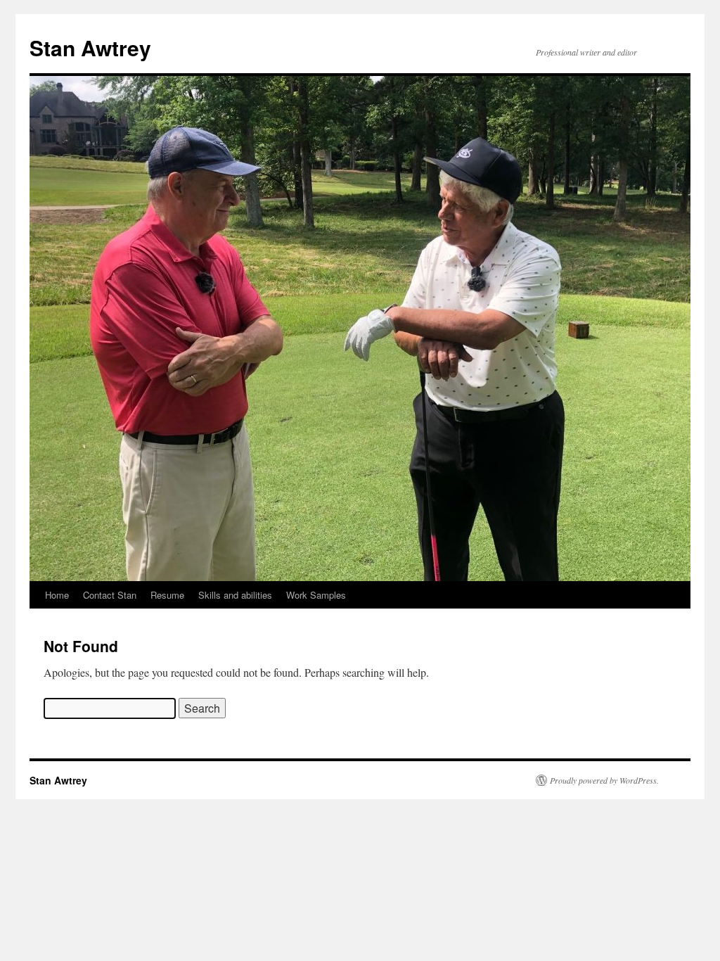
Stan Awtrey (90, 47)
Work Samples (316, 595)
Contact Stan (109, 595)
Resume (167, 595)
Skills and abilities (235, 595)
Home (57, 595)
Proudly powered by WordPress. (604, 780)
